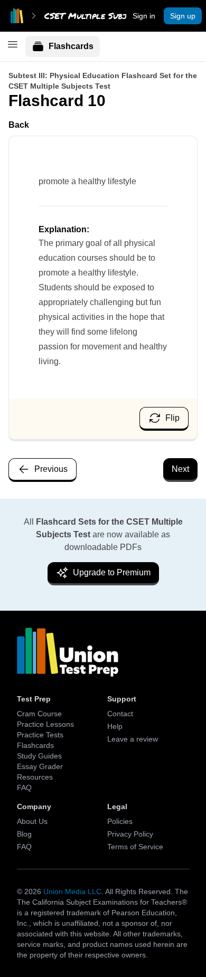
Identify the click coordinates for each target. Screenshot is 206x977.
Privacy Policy (130, 834)
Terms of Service (135, 846)
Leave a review (132, 739)
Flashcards (71, 46)
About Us (32, 821)
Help (115, 726)
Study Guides (39, 756)
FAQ (24, 787)
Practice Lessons (45, 724)
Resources (35, 777)
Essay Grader (40, 766)
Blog (24, 834)
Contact (120, 713)
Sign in (144, 16)
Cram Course (39, 713)
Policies (120, 821)
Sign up (182, 16)
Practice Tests (40, 735)
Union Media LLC (72, 891)
